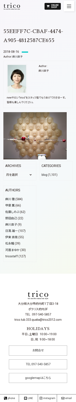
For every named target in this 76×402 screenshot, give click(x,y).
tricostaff (11, 256)
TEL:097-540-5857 (38, 364)
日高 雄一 (11, 231)
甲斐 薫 (10, 205)
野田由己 (11, 218)
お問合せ (38, 350)
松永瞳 (9, 243)
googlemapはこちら (38, 378)
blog (44, 174)
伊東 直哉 (11, 237)
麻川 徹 (10, 199)
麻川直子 (17, 56)
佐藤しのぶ (12, 212)
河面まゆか (12, 250)
